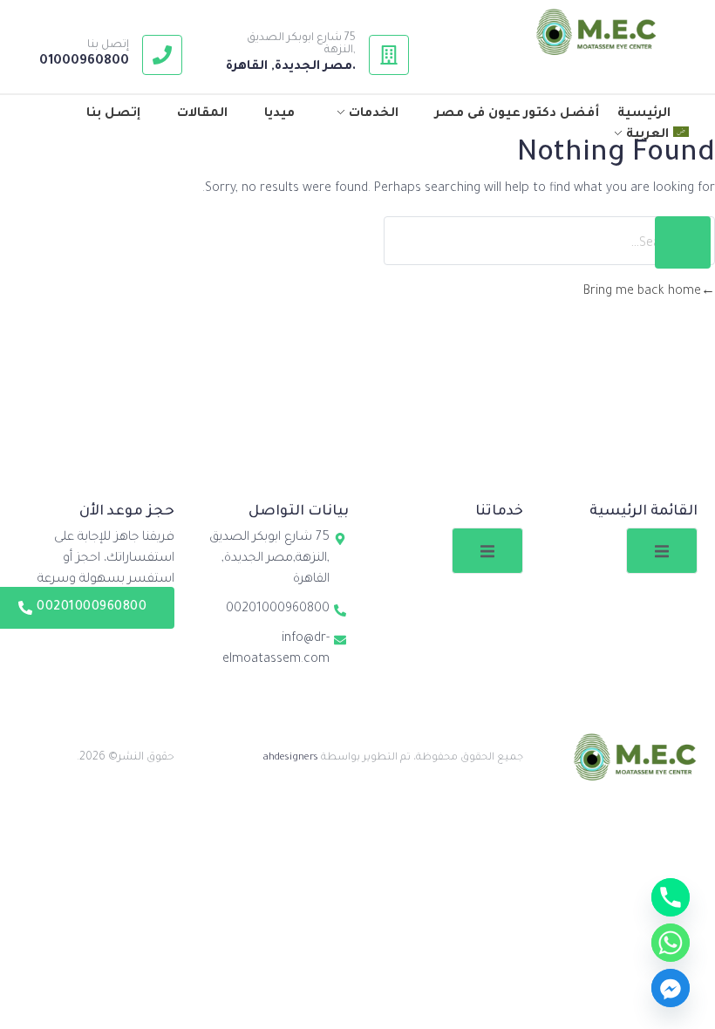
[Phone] (670, 897)
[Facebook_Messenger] (670, 988)
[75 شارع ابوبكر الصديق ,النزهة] (389, 55)
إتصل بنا (108, 45)
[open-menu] (662, 551)
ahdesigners (290, 758)
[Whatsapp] (670, 942)
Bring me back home (642, 292)
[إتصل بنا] (162, 55)
